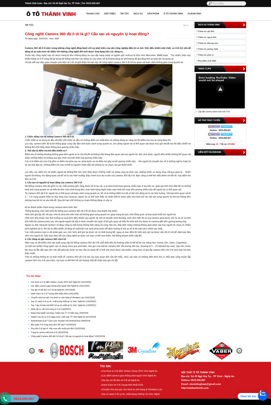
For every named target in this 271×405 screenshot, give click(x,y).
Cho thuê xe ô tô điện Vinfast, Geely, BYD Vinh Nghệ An (56, 282)
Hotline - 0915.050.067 (220, 130)
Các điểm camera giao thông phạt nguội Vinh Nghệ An (55, 286)
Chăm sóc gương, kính (206, 49)
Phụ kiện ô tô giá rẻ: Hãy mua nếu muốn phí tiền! (53, 328)
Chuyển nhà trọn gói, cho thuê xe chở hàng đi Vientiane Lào (58, 297)
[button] (220, 89)
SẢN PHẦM (153, 13)
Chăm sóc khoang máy (206, 43)
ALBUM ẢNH (194, 13)
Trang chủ (93, 13)
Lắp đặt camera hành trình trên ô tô (214, 111)
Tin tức (105, 366)
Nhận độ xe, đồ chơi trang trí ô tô (46, 309)
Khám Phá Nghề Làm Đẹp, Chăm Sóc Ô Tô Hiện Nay (55, 313)
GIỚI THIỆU (110, 13)
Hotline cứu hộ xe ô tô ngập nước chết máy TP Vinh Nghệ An (58, 317)
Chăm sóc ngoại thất (205, 37)
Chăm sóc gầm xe (204, 55)
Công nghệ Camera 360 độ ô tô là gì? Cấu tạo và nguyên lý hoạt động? (63, 336)
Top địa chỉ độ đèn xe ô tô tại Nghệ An (48, 290)
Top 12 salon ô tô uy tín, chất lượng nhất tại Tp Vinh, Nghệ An (58, 301)
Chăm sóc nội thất (204, 31)
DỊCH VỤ (138, 13)
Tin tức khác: (33, 276)
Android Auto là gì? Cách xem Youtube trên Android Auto (56, 321)
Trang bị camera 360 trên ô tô (44, 332)
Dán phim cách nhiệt (205, 61)
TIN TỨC (124, 13)
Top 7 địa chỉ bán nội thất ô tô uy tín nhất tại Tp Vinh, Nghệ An (58, 305)
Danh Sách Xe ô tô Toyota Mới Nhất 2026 (49, 293)
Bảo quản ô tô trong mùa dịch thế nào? (48, 324)
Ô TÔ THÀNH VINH (173, 13)
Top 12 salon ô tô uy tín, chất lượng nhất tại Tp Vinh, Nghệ (131, 394)
